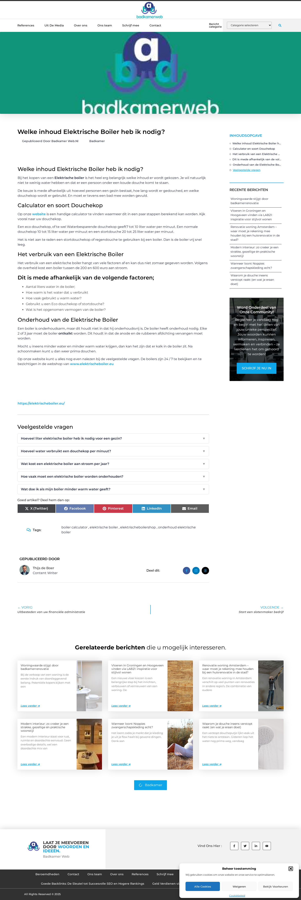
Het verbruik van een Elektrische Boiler (257, 154)
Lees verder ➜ (30, 705)
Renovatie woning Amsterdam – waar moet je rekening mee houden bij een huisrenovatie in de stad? (227, 669)
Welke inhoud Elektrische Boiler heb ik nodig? (257, 143)
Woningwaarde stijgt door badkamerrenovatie (40, 667)
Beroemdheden (47, 874)
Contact (155, 25)
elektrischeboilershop (138, 527)
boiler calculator (74, 527)
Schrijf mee (130, 25)
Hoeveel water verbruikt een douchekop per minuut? (113, 451)
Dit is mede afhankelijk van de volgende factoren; (257, 159)
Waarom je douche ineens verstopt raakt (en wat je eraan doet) (252, 280)
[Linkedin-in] (256, 846)
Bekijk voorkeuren (275, 886)
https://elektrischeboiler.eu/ (41, 403)
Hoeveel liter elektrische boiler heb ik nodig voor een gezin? (113, 438)
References (25, 25)
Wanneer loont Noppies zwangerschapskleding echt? (132, 725)
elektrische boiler (104, 527)
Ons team (104, 25)
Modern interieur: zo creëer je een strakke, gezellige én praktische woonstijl (254, 251)
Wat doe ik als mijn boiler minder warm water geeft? (113, 489)
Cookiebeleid (237, 895)
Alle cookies (202, 886)
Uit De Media (54, 25)
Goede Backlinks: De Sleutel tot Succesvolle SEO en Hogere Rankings (92, 883)
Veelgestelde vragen (246, 170)
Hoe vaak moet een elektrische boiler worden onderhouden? (113, 476)
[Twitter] (245, 846)
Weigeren (239, 886)
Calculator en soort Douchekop (254, 148)
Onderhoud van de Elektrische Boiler (257, 164)
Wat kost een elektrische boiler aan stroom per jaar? (113, 464)
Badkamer (97, 141)
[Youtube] (267, 846)
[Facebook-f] (234, 846)
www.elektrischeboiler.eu (92, 364)
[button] (291, 869)
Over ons (80, 25)
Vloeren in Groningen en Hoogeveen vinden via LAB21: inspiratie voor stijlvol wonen (251, 215)
